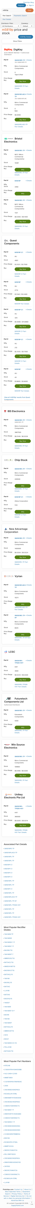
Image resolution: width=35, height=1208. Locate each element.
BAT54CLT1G (8, 962)
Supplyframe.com (17, 1205)
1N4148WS (8, 938)
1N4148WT (8, 1023)
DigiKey (16, 52)
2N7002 (7, 1166)
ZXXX (6, 1086)
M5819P (18, 181)
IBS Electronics (16, 411)
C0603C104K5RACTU (12, 1118)
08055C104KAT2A (10, 1150)
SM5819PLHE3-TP (10, 852)
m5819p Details (25, 37)
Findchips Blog (28, 2)
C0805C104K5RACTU (12, 1106)
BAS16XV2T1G (9, 970)
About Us (27, 1189)
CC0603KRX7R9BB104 (12, 1134)
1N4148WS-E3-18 (10, 1043)
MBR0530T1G (9, 1031)
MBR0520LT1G (9, 958)
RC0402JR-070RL (10, 1094)
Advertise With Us (17, 1200)
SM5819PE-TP (20, 60)
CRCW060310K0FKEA (12, 1090)
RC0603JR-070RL (10, 1178)
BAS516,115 (8, 999)
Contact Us (18, 1189)
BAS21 (6, 1039)
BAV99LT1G (8, 950)
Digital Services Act (18, 1196)
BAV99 (6, 1015)
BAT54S (7, 995)
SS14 (6, 1035)
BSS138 (7, 1138)
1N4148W (7, 1007)
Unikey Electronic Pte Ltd (14, 796)
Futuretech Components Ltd (15, 701)
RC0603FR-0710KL (11, 1142)
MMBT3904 (8, 1078)
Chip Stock (20, 460)
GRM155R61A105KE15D (12, 1162)
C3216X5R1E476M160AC (13, 1082)
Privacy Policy (17, 1194)
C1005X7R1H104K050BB (12, 1069)
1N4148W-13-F (9, 1011)
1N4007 (7, 1003)
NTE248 (7, 1065)
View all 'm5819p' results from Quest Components (17, 398)
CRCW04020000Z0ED (12, 1130)
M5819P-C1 (19, 252)
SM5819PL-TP (20, 150)
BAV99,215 (8, 982)
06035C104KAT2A (10, 1170)
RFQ (22, 170)
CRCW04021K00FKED (12, 1102)
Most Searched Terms (13, 1192)
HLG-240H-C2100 (10, 1074)
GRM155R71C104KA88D (12, 1114)
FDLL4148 (7, 1047)
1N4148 (7, 978)
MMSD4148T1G (9, 966)
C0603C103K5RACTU (12, 1174)
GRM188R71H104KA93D (12, 1098)
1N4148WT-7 (8, 954)
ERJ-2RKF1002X (10, 1154)
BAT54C (7, 986)
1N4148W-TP (8, 934)
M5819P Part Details (22, 304)
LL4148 (6, 990)
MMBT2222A (9, 1146)
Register (21, 5)
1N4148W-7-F (9, 946)
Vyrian (18, 576)
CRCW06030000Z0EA (12, 1126)
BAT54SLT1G (8, 1051)
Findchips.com (2, 4)
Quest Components (11, 242)
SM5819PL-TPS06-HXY (12, 905)
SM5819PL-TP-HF (10, 901)
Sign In (31, 5)
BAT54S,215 (8, 974)
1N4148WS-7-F (9, 942)
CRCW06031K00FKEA (12, 1158)
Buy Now (23, 81)
